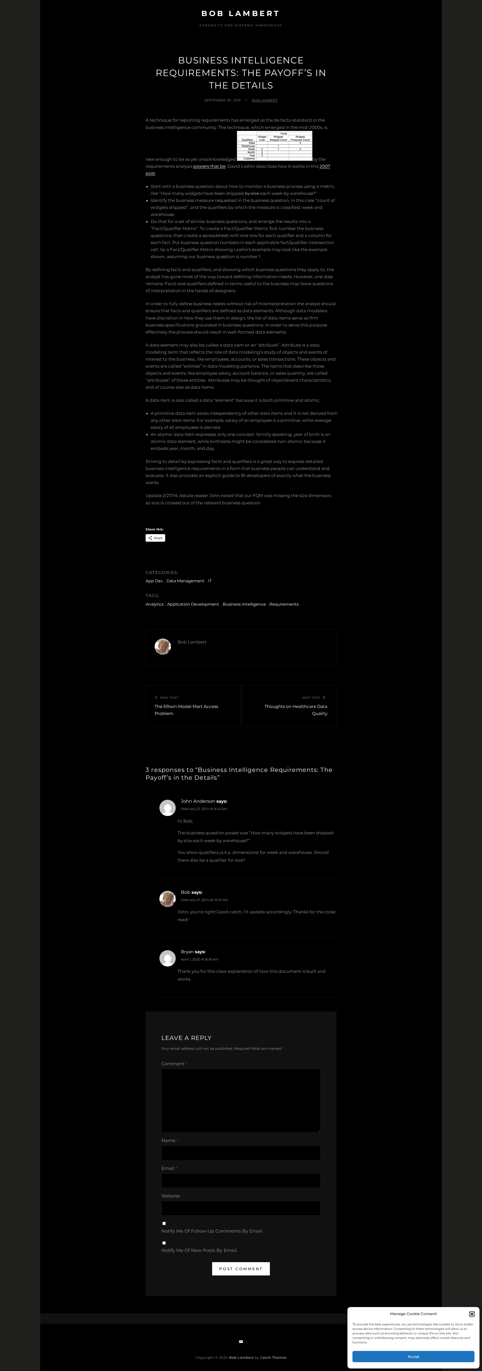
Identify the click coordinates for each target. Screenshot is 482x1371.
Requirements (284, 604)
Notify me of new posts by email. (199, 1250)
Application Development (193, 604)
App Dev (154, 581)
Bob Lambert (241, 13)
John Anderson (198, 801)
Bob (185, 892)
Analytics (155, 604)
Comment (174, 1064)
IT (210, 581)
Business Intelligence (244, 604)
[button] (471, 1314)
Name (169, 1140)
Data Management (185, 581)
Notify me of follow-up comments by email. (212, 1231)
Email (169, 1168)
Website (170, 1196)
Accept (413, 1356)
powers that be (209, 166)
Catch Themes (273, 1357)
